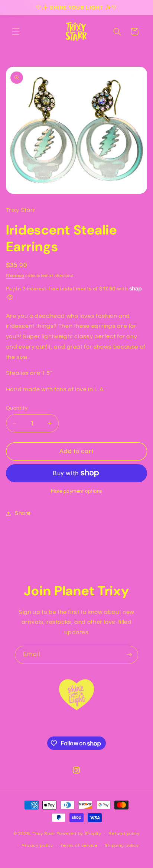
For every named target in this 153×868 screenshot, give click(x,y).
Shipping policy (122, 846)
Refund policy (124, 834)
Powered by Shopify (78, 834)
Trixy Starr (44, 834)
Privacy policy (37, 846)
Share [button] (22, 513)
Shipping (15, 276)
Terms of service (79, 846)
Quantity (16, 408)
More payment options (76, 491)
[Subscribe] (129, 655)
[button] (15, 31)
